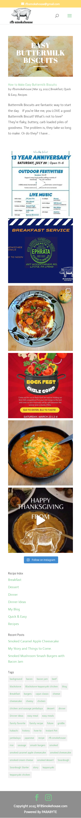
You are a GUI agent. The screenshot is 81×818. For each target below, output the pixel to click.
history (26, 730)
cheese (56, 693)
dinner (62, 708)
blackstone (15, 686)
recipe (41, 738)
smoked (53, 745)
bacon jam (42, 679)
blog (64, 686)
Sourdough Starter (19, 767)
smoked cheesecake (60, 752)
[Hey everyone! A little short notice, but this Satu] (40, 251)
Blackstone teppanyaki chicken (41, 686)
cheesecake (16, 701)
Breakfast (57, 89)
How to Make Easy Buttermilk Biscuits (32, 84)
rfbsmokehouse (21, 89)
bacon (29, 679)
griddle (61, 723)
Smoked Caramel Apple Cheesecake (33, 641)
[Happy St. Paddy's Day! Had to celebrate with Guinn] (40, 318)
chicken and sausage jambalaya (26, 708)
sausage (22, 745)
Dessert (13, 587)
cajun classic (42, 693)
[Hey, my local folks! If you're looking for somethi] (40, 385)
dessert (50, 708)
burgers (28, 693)
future (50, 723)
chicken (41, 701)
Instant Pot (51, 730)
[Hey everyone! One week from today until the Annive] (40, 183)
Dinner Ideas (17, 602)
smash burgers (37, 745)
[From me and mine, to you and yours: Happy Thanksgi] (40, 520)
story (35, 767)
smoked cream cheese (21, 760)
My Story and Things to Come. (30, 648)
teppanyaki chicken (20, 774)
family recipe (36, 723)
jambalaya (15, 738)
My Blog (14, 609)
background (16, 679)
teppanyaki (48, 767)
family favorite (17, 723)
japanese (29, 738)
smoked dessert (45, 760)
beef (54, 679)
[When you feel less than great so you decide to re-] (40, 453)
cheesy (29, 701)
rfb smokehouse (57, 738)
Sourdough (63, 760)
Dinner (13, 594)
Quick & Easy (17, 616)
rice (12, 745)
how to (38, 730)
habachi (14, 730)
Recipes (22, 95)
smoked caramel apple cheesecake (28, 752)
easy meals (48, 715)
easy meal (32, 715)
